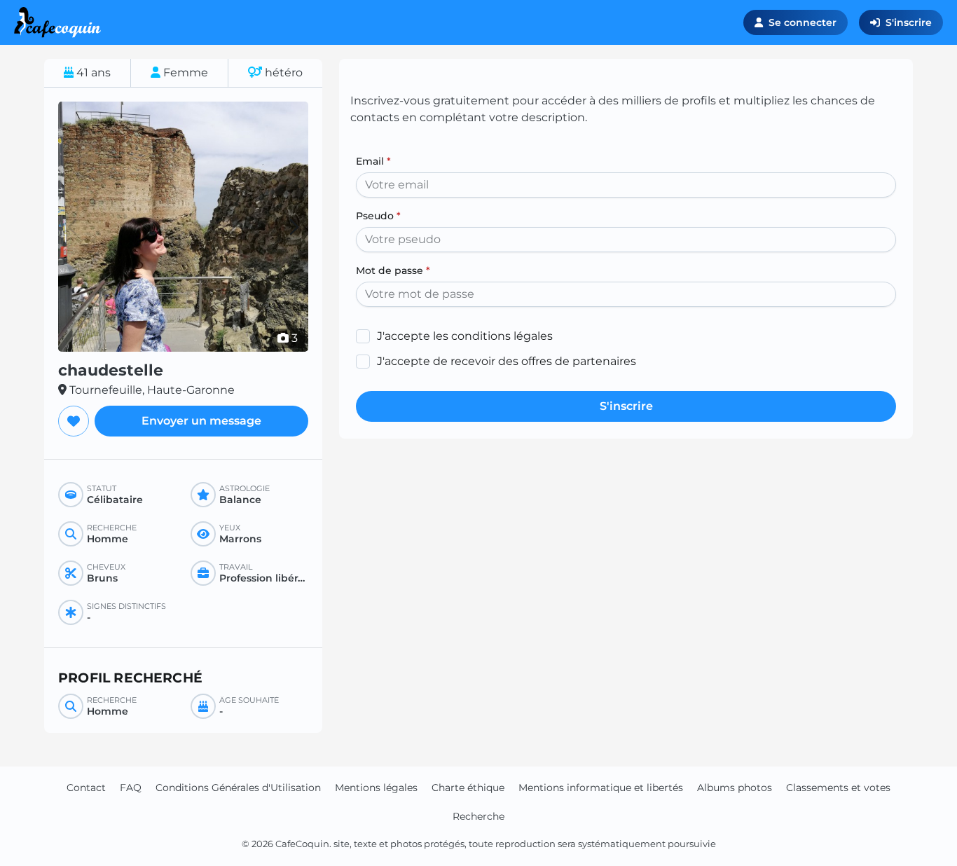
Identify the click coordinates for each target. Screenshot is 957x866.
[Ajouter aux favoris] (73, 421)
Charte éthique (468, 787)
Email (373, 161)
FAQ (131, 787)
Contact (86, 787)
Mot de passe (393, 270)
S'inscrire (909, 22)
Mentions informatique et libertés (600, 787)
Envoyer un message (201, 420)
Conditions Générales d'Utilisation (238, 787)
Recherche (478, 816)
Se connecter (802, 22)
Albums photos (734, 787)
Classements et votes (838, 787)
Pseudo (378, 215)
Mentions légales (376, 787)
